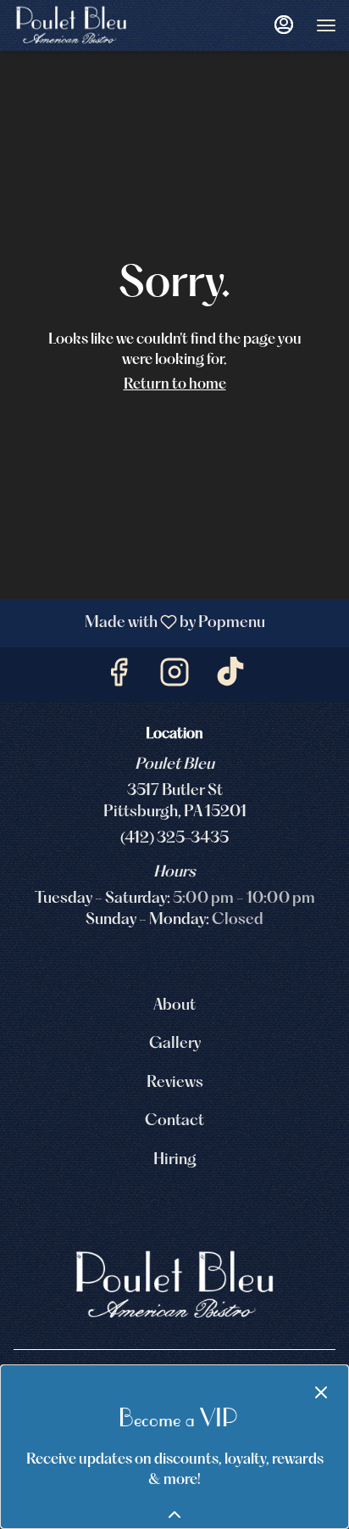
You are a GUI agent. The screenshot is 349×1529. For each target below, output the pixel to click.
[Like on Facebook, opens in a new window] (118, 679)
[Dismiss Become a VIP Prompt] (321, 1392)
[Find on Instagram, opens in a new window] (174, 679)
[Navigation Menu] (326, 25)
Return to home (175, 385)
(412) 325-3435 (174, 839)
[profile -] (284, 24)
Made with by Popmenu (139, 624)
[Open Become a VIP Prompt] (174, 1514)
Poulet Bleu (174, 1285)
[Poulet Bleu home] (89, 25)
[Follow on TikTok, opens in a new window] (230, 679)
